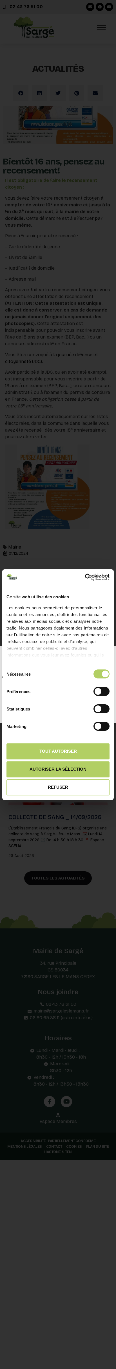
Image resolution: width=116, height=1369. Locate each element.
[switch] (101, 691)
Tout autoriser (58, 751)
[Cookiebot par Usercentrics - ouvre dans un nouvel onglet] (85, 577)
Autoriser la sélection (58, 769)
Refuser (58, 787)
